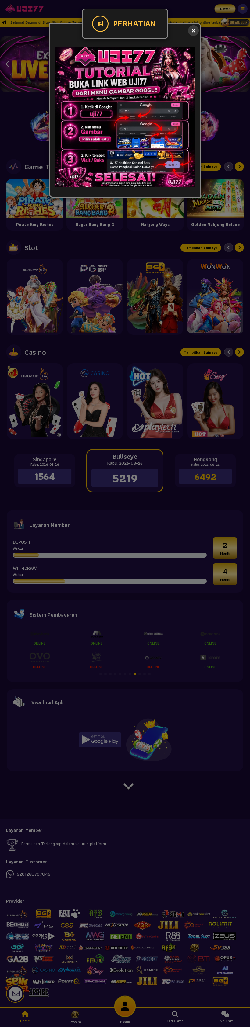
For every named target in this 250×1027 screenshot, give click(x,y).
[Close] (193, 30)
